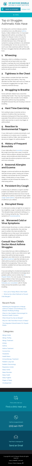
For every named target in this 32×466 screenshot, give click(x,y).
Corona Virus (6, 351)
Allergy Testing (6, 338)
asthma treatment (8, 259)
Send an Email (16, 445)
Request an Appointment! (12, 9)
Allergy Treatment (7, 340)
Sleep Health (6, 375)
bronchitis (19, 150)
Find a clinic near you (16, 406)
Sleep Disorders (7, 372)
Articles (4, 343)
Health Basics (6, 356)
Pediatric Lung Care (8, 361)
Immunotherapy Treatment (10, 359)
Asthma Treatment (7, 348)
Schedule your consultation (10, 283)
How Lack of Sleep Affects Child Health (15, 291)
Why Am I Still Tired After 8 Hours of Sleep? (15, 320)
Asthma (4, 346)
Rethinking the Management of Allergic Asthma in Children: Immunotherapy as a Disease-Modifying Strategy (14, 308)
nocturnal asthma (15, 216)
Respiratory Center (8, 367)
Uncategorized (6, 383)
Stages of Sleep (7, 380)
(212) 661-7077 (16, 426)
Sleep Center (6, 369)
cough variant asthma (8, 197)
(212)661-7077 (26, 9)
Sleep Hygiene (6, 377)
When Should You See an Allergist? (12, 318)
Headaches (5, 354)
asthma (24, 31)
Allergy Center (6, 335)
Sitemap (19, 463)
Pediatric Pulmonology (9, 364)
